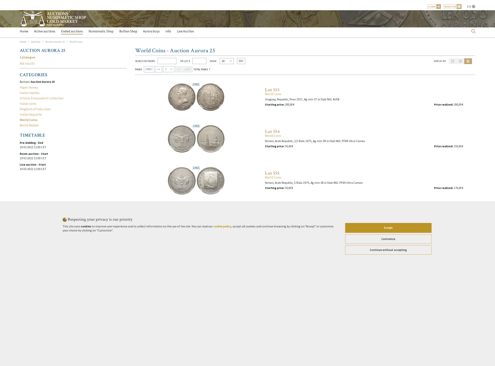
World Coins (273, 94)
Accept (388, 228)
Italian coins (28, 104)
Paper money (29, 87)
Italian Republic (31, 114)
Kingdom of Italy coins (35, 109)
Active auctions (44, 31)
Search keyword (145, 61)
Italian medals (29, 93)
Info (168, 31)
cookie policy (222, 226)
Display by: (440, 61)
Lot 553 (272, 90)
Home (24, 31)
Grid (453, 61)
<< (158, 69)
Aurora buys (151, 31)
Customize (388, 239)
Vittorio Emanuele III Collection (41, 98)
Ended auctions (72, 31)
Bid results (27, 63)
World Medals (29, 125)
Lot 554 (272, 131)
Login (432, 6)
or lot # (185, 61)
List (468, 61)
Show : (213, 61)
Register (450, 6)
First (149, 69)
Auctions (35, 41)
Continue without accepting (388, 250)
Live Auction (185, 31)
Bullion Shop (128, 31)
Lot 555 (272, 173)
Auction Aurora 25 (55, 41)
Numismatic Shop (101, 31)
